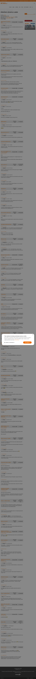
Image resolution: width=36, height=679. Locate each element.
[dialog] (18, 339)
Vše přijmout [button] (27, 342)
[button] (9, 342)
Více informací (17, 339)
